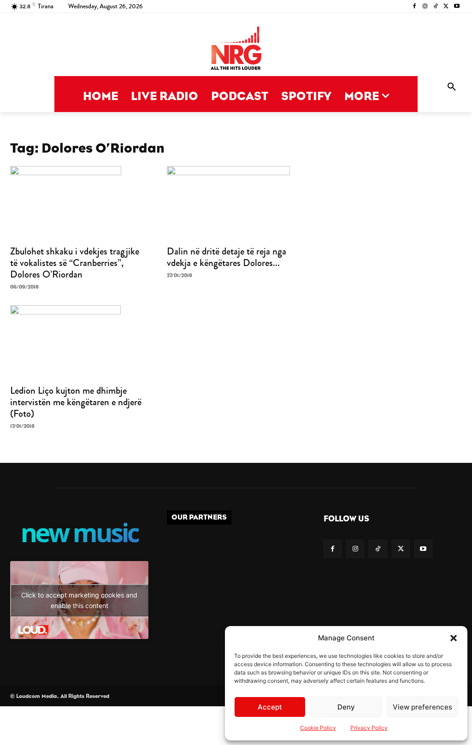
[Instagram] (425, 6)
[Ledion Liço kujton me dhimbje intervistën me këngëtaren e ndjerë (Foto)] (79, 342)
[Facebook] (414, 6)
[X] (446, 6)
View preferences (422, 707)
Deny (346, 707)
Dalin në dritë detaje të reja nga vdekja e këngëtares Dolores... (226, 257)
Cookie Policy (318, 727)
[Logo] (236, 49)
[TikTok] (436, 6)
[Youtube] (456, 6)
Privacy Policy (369, 727)
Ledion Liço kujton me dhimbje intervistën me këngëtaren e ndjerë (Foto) (76, 402)
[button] (453, 638)
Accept (270, 707)
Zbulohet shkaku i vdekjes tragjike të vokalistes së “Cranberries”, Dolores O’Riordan (74, 262)
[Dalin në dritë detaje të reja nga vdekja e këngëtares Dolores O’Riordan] (236, 203)
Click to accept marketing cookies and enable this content (79, 600)
